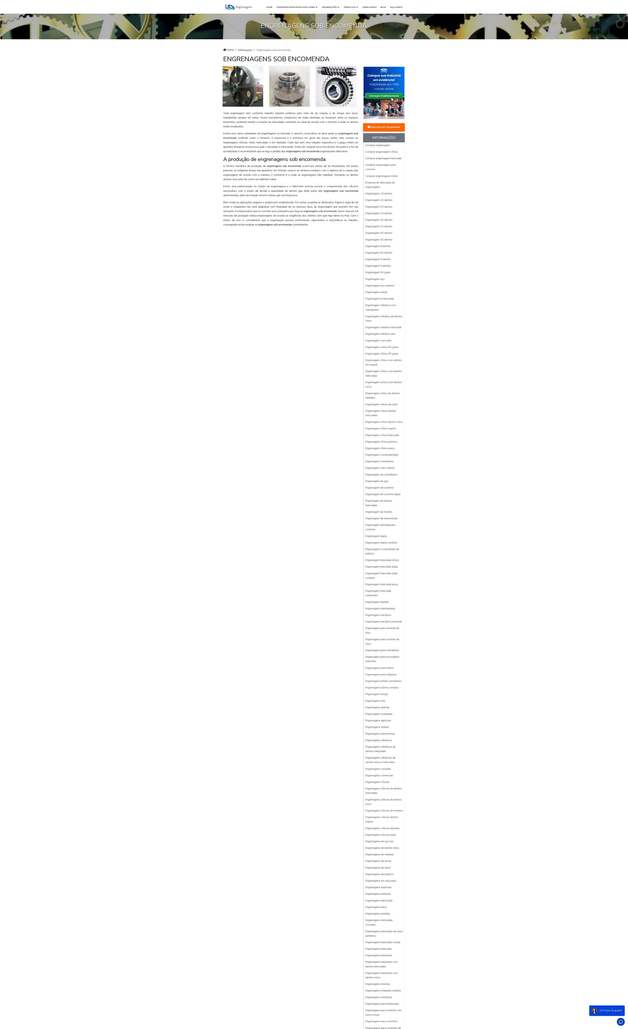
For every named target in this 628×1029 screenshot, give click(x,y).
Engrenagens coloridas (378, 769)
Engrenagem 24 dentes (379, 213)
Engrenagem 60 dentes (379, 253)
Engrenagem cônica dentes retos (384, 422)
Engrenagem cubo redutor (380, 468)
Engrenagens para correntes (381, 1021)
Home (269, 7)
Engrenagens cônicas (377, 782)
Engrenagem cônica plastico (381, 442)
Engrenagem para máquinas (381, 674)
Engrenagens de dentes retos (382, 848)
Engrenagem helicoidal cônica (382, 560)
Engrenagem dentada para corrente (380, 527)
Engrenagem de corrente (380, 487)
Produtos (349, 7)
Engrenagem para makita (379, 668)
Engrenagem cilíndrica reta (380, 334)
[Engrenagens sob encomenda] (243, 86)
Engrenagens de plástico (379, 874)
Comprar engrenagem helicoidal (383, 158)
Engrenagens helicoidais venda (383, 942)
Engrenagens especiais (379, 887)
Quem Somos (369, 7)
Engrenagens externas (378, 894)
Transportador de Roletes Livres (295, 7)
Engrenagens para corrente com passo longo (384, 1013)
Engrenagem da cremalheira (381, 474)
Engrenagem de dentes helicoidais (379, 503)
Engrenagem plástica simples (382, 687)
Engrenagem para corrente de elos (382, 630)
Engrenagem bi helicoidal (380, 299)
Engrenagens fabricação (379, 900)
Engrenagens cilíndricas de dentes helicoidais (380, 749)
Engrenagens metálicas (379, 997)
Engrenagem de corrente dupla (383, 494)
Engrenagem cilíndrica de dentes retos (384, 319)
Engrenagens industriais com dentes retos (382, 975)
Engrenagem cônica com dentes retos (384, 385)
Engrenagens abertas (378, 707)
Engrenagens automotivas (380, 734)
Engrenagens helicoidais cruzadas (379, 922)
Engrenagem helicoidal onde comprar (381, 576)
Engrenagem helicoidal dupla (382, 566)
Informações (329, 7)
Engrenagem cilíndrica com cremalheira (381, 307)
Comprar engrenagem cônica (382, 152)
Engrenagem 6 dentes (378, 246)
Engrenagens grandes (378, 913)
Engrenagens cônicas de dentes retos (384, 802)
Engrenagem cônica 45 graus (382, 347)
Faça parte (396, 7)
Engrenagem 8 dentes (378, 259)
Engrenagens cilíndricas (379, 740)
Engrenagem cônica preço (380, 448)
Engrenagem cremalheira (379, 461)
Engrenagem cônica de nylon (382, 404)
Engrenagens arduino (377, 727)
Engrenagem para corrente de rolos (382, 642)
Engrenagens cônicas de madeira (384, 810)
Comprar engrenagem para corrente (381, 167)
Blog (383, 7)
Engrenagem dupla (376, 536)
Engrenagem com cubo (379, 340)
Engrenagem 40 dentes (379, 233)
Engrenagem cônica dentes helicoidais (381, 413)
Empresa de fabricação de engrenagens (380, 185)
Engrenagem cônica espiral (381, 428)
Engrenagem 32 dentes (379, 226)
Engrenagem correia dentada (382, 455)
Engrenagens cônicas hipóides (383, 828)
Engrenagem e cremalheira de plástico (382, 551)
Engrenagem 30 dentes (379, 220)
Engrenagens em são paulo (381, 881)
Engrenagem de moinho (379, 512)
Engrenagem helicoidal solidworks (378, 593)
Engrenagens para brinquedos (382, 1004)
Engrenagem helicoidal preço (382, 584)
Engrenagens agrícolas (378, 720)
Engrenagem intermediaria (380, 608)
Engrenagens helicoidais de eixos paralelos (384, 934)
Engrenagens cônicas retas (381, 835)
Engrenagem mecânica (378, 615)
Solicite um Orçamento (385, 127)
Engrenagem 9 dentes (378, 266)
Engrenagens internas (378, 984)
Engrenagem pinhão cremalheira (383, 681)
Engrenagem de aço (377, 481)
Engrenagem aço (375, 279)
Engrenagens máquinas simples (383, 990)
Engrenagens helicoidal (379, 949)
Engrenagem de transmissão (382, 518)
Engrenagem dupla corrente (381, 542)
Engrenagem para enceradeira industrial (382, 659)
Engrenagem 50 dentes (379, 239)
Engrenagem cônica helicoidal (382, 435)
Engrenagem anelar (376, 292)
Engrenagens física (376, 907)
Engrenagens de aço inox (380, 841)
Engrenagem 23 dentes (379, 207)
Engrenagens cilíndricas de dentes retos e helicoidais (380, 760)
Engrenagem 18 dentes (379, 193)
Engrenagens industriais (379, 955)
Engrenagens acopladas (379, 714)
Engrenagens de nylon (378, 867)
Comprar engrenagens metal (382, 176)
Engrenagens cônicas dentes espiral (382, 819)
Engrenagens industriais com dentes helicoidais (382, 964)
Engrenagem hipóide (377, 602)
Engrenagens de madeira (379, 854)
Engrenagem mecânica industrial (384, 621)
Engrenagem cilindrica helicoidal (383, 327)
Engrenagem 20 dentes (379, 200)
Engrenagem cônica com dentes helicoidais (384, 373)
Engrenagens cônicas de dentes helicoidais (384, 791)
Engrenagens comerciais (379, 775)
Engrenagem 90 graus (378, 272)
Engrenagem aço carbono (380, 285)
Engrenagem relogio (377, 694)
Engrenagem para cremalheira (382, 650)
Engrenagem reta (375, 701)
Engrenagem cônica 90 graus (382, 353)
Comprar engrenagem (378, 145)
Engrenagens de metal (378, 861)
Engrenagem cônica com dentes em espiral (384, 362)
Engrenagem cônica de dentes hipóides (383, 395)
